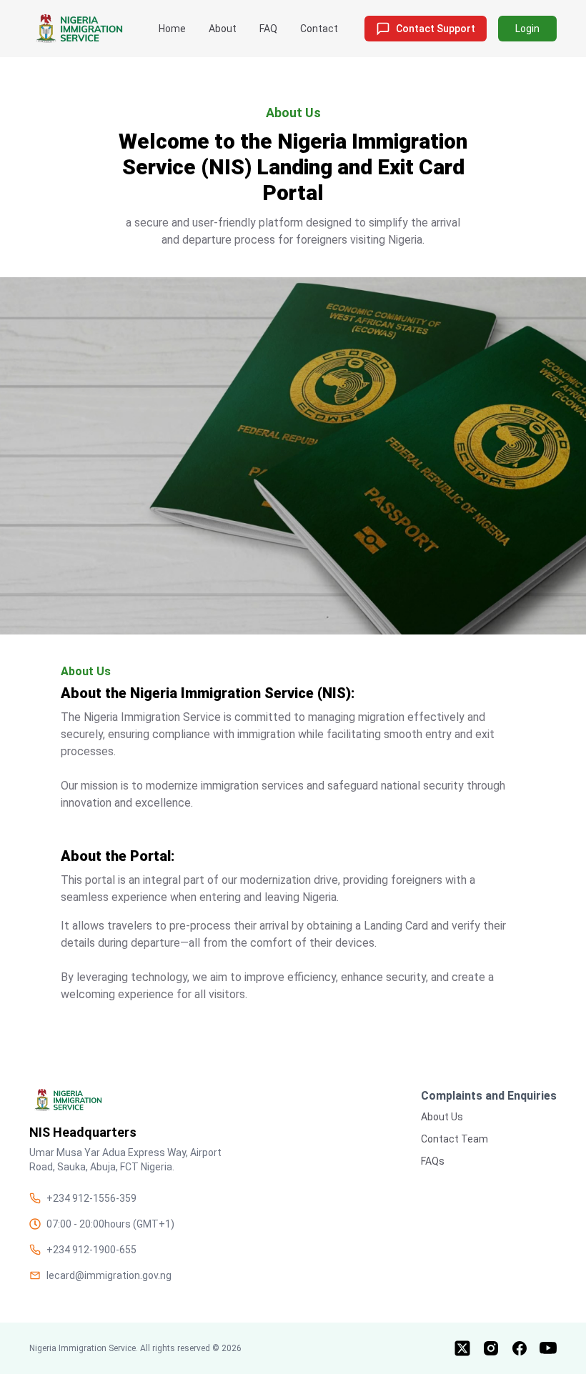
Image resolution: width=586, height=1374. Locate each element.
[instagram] (491, 1348)
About (223, 28)
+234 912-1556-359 (91, 1198)
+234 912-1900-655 (91, 1249)
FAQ (268, 28)
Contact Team (454, 1139)
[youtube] (548, 1348)
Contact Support (435, 28)
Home (172, 28)
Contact (319, 28)
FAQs (433, 1161)
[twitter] (462, 1348)
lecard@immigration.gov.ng (109, 1275)
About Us (442, 1116)
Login (527, 28)
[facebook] (519, 1348)
